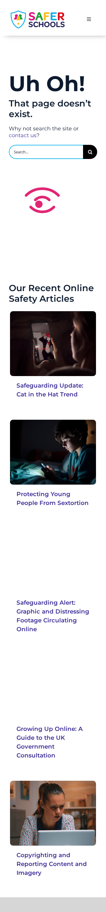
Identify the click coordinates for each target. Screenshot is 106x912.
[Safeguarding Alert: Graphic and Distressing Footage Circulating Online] (53, 560)
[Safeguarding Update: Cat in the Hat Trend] (53, 343)
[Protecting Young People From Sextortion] (53, 452)
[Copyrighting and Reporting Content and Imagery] (53, 813)
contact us (23, 135)
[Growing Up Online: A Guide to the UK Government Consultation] (53, 687)
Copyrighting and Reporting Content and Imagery (51, 864)
